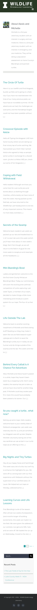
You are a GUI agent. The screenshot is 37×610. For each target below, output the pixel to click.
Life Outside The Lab (14, 318)
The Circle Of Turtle (13, 82)
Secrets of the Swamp (15, 225)
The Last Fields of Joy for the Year (17, 571)
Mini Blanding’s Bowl (14, 268)
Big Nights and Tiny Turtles (17, 457)
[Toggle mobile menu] (33, 9)
